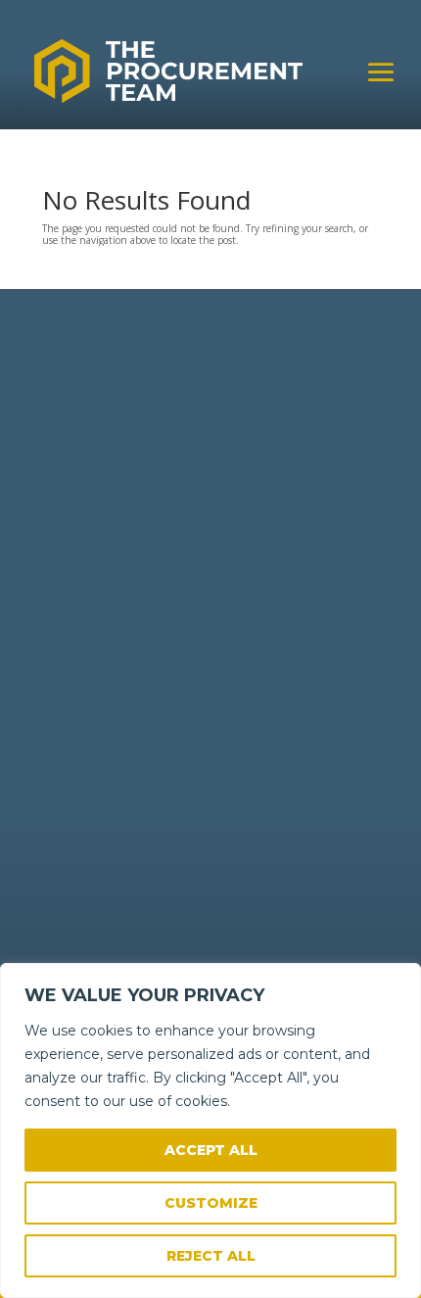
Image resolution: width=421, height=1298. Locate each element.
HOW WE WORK (87, 625)
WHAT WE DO (81, 609)
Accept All (210, 1150)
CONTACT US (80, 656)
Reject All (211, 1256)
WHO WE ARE (80, 641)
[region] (210, 1130)
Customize (210, 1203)
